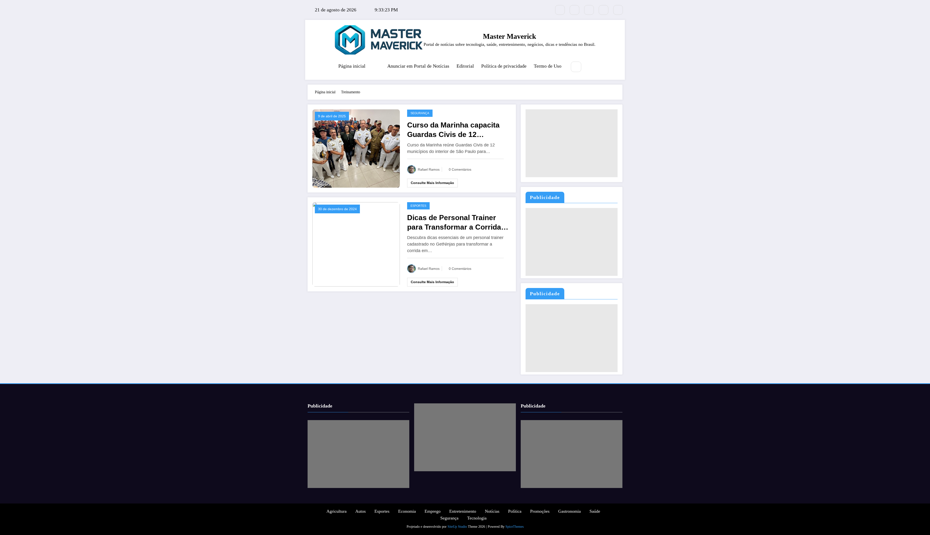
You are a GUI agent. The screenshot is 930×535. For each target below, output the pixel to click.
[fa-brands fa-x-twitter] (560, 10)
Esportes (418, 206)
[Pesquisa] (576, 67)
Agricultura (336, 511)
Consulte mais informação (432, 183)
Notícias (492, 511)
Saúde (594, 511)
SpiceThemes (514, 526)
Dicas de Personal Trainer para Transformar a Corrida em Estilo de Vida (454, 223)
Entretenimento (462, 511)
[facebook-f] (574, 10)
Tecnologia (477, 518)
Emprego (433, 511)
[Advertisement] (572, 143)
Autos (360, 511)
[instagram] (603, 10)
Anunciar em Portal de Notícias (418, 66)
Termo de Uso (547, 66)
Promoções (540, 511)
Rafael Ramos (429, 169)
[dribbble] (589, 10)
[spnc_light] (590, 67)
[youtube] (618, 10)
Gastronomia (569, 511)
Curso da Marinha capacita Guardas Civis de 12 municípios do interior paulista (453, 130)
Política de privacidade (504, 66)
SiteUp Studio (457, 526)
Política (514, 511)
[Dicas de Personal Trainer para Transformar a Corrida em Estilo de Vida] (356, 244)
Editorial (465, 66)
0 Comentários (460, 169)
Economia (407, 511)
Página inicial (351, 66)
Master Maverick (509, 36)
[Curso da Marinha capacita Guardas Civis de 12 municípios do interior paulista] (356, 148)
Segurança (420, 113)
